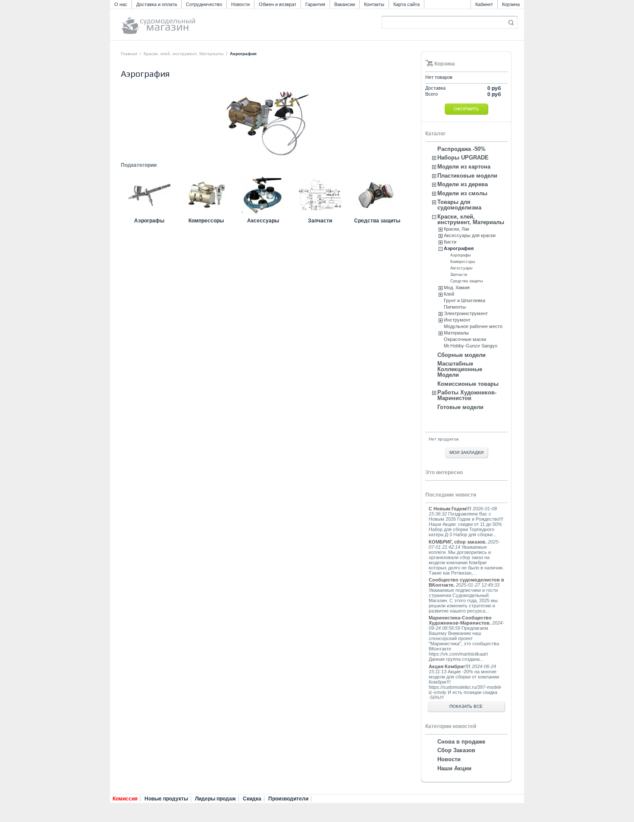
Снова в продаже (461, 741)
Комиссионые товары (468, 384)
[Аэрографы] (149, 215)
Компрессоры (206, 221)
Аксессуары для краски (470, 235)
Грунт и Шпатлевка (464, 300)
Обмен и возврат (277, 4)
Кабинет (484, 4)
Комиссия (125, 799)
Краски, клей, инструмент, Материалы (183, 53)
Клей (449, 294)
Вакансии (344, 4)
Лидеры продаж (215, 799)
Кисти (450, 241)
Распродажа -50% (461, 149)
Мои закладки (466, 452)
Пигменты (455, 306)
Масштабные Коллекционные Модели (459, 369)
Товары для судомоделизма (459, 205)
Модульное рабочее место (473, 326)
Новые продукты (166, 799)
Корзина (511, 4)
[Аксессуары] (263, 215)
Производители (288, 799)
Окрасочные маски (465, 339)
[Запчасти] (320, 215)
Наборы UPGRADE (463, 157)
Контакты (374, 4)
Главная (129, 53)
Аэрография (459, 248)
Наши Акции (454, 768)
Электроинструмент (466, 313)
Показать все (466, 706)
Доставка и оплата (156, 4)
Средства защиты (377, 221)
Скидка (252, 799)
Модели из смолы (462, 193)
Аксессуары (263, 221)
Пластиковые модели (467, 175)
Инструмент (457, 319)
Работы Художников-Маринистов (466, 395)
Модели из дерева (462, 184)
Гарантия (315, 4)
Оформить (466, 108)
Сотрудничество (204, 4)
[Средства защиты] (377, 215)
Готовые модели (460, 407)
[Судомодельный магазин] (178, 21)
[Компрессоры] (206, 215)
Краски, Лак (456, 228)
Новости (240, 4)
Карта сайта (406, 4)
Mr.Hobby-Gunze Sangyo (470, 345)
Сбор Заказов (456, 750)
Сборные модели (461, 355)
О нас (120, 4)
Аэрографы (149, 221)
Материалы (456, 332)
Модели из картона (463, 166)
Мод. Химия (457, 287)
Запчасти (320, 221)
